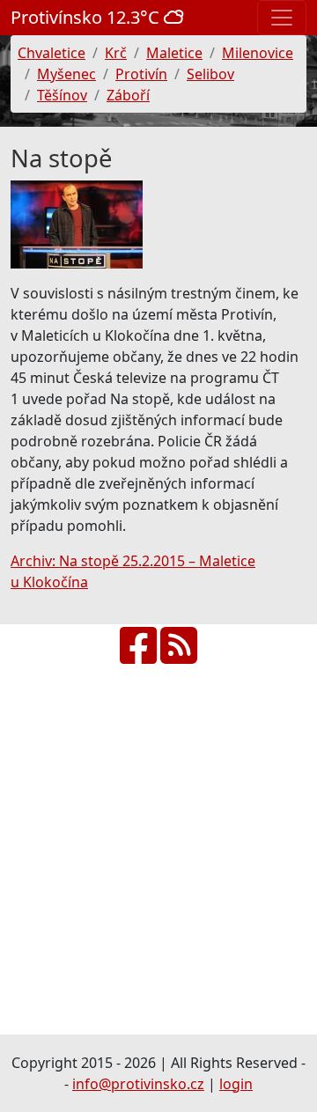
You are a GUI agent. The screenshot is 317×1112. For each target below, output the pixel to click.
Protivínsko (87, 17)
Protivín (141, 74)
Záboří (128, 95)
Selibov (210, 74)
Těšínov (62, 95)
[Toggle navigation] (281, 17)
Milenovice (257, 53)
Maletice (174, 53)
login (236, 1084)
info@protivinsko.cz (138, 1084)
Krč (116, 53)
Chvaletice (51, 53)
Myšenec (66, 74)
